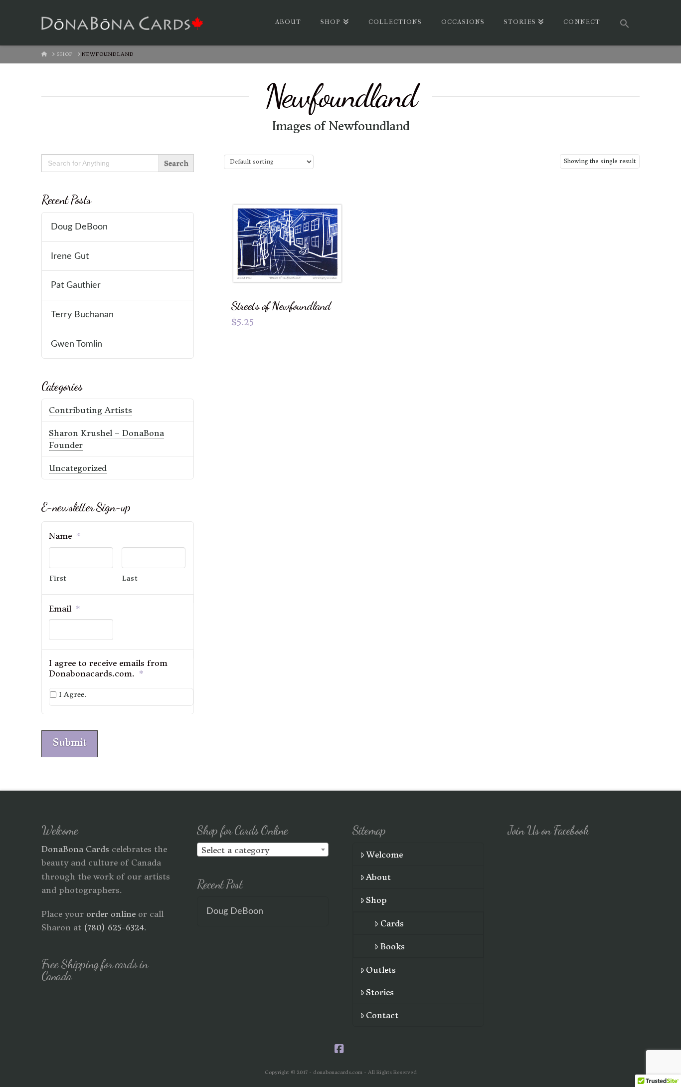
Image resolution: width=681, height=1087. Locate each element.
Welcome (384, 855)
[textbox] (262, 850)
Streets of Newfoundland (281, 305)
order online (111, 914)
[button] (625, 22)
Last (130, 578)
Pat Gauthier (76, 285)
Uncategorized (78, 468)
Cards (392, 923)
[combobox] (263, 850)
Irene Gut (70, 256)
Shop (376, 900)
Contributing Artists (90, 410)
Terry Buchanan (82, 314)
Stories (380, 992)
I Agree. (72, 694)
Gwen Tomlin (76, 344)
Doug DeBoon (79, 226)
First (58, 578)
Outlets (381, 970)
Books (392, 946)
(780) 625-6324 (114, 927)
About (378, 877)
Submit (69, 742)
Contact (382, 1015)
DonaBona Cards (75, 849)
